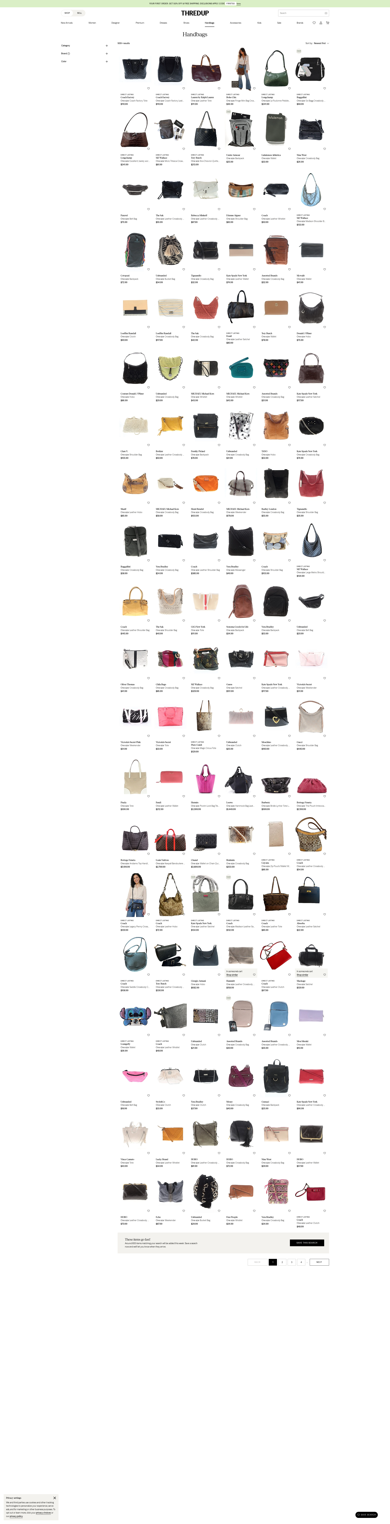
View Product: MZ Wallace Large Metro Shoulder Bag (311, 549)
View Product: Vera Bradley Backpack (276, 608)
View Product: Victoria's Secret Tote (170, 725)
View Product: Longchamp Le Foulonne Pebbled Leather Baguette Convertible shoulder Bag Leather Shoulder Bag (276, 77)
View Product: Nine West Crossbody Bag (311, 137)
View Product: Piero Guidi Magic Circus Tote (206, 725)
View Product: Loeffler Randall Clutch (135, 316)
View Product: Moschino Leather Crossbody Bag (276, 725)
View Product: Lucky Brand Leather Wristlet (170, 1141)
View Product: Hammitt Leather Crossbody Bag (241, 963)
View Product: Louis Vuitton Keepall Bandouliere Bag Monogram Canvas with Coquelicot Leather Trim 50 (170, 842)
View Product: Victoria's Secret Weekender (311, 666)
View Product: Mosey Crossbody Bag (241, 1083)
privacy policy (16, 1516)
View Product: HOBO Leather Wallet (311, 1141)
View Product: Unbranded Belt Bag (311, 608)
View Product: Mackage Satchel (311, 963)
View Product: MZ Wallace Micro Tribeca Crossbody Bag (170, 137)
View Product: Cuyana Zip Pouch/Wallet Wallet (276, 842)
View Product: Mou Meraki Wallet (311, 1024)
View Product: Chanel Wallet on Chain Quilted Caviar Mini (206, 842)
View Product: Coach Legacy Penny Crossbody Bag (135, 903)
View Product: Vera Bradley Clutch (206, 1083)
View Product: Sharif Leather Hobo (135, 490)
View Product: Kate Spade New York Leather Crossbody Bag (276, 666)
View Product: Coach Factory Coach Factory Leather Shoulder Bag (170, 77)
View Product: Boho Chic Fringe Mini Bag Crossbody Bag (241, 77)
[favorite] (148, 88)
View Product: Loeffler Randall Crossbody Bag (170, 316)
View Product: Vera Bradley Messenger (241, 549)
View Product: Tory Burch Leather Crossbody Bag (170, 963)
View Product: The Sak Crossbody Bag (206, 316)
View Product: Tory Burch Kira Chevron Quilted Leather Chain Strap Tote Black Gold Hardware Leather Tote (206, 137)
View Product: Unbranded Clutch (241, 725)
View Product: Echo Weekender (170, 1199)
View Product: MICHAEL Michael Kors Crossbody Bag (170, 490)
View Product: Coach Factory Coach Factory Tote (135, 77)
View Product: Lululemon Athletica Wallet (276, 137)
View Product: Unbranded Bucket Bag (170, 257)
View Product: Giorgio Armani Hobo (206, 963)
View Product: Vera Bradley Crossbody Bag (170, 549)
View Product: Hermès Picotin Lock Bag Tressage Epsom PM (206, 784)
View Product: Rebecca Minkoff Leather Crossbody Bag (206, 198)
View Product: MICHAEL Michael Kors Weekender (241, 490)
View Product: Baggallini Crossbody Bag (135, 549)
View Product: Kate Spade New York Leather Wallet (241, 257)
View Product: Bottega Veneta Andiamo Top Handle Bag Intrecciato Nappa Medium (135, 842)
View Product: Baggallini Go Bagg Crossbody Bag (311, 77)
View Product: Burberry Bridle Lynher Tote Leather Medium (276, 784)
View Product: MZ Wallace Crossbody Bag (206, 666)
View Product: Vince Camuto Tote (135, 1141)
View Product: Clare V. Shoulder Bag (135, 433)
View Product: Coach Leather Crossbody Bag (311, 842)
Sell (79, 13)
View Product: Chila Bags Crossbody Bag (170, 666)
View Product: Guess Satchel (241, 666)
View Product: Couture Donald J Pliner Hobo (135, 375)
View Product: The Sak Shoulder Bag (170, 608)
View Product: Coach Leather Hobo (170, 903)
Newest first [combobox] (320, 43)
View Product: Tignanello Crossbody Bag (206, 257)
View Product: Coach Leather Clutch (276, 963)
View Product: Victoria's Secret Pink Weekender (135, 725)
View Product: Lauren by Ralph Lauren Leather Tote (206, 77)
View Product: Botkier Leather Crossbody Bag (170, 433)
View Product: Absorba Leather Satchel (311, 903)
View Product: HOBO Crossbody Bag (241, 1141)
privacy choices (43, 1512)
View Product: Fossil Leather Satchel (241, 316)
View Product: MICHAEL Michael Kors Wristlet (206, 375)
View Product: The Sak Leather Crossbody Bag (170, 198)
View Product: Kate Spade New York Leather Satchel (311, 375)
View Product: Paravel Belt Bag (135, 198)
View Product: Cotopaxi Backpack (135, 257)
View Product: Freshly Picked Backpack (206, 433)
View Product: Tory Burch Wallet (276, 316)
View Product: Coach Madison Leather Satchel (241, 903)
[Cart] (327, 22)
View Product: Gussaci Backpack (276, 1083)
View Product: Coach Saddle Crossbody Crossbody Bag (135, 963)
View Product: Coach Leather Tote (276, 903)
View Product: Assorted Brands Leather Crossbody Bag (276, 1024)
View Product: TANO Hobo (276, 433)
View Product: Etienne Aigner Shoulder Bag (241, 198)
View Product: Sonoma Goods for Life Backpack (241, 608)
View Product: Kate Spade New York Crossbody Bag (311, 433)
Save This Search (307, 1243)
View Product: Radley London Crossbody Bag (276, 490)
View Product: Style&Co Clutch (170, 1083)
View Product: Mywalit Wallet (311, 257)
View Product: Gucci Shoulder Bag (311, 725)
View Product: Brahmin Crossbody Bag (241, 842)
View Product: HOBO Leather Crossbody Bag (206, 1141)
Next (319, 1262)
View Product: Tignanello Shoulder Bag (311, 490)
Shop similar (232, 974)
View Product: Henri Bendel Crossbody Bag (206, 490)
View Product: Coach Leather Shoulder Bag (206, 549)
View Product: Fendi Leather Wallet (170, 784)
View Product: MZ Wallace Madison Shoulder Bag (311, 198)
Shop (67, 13)
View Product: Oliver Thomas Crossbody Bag (135, 666)
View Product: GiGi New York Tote (206, 608)
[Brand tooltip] (68, 53)
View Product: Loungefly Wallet (135, 1024)
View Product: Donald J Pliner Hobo (311, 316)
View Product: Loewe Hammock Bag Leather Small (241, 784)
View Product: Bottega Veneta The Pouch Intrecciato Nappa (311, 784)
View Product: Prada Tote (135, 784)
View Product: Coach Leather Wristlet (276, 198)
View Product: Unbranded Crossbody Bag (170, 375)
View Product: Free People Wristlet (241, 1199)
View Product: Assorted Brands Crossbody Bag (276, 257)
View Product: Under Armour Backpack (241, 137)
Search (283, 13)
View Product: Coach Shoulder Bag (276, 549)
